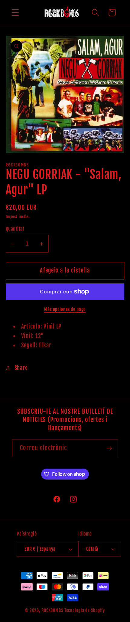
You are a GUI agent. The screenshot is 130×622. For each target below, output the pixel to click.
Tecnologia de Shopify (84, 610)
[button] (15, 12)
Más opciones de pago (65, 309)
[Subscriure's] (109, 448)
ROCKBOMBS (52, 610)
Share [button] (21, 367)
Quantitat (15, 229)
